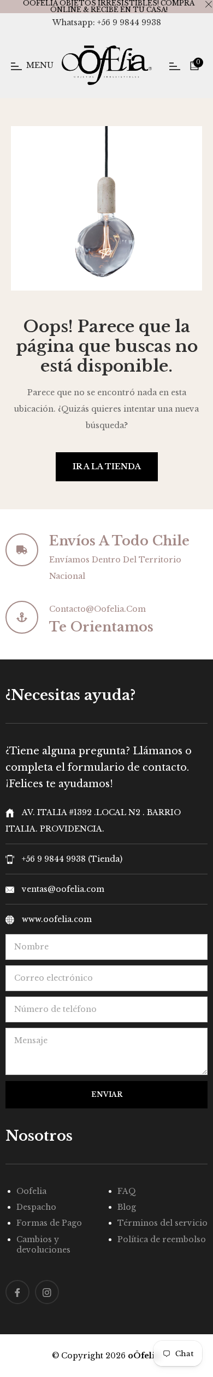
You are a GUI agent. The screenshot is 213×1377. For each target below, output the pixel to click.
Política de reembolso (161, 1239)
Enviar (106, 1094)
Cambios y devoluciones (43, 1244)
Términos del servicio (162, 1223)
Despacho (36, 1207)
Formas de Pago (49, 1223)
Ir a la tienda (107, 466)
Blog (126, 1207)
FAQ (126, 1191)
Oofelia (31, 1191)
